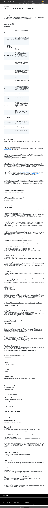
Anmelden (36, 1)
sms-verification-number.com (7, 149)
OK (28, 507)
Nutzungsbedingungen (27, 502)
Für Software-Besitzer (16, 502)
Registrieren (39, 1)
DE (43, 1)
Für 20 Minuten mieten (21, 3)
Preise (24, 1)
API (39, 3)
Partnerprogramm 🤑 (28, 3)
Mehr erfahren (25, 507)
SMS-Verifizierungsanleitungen (6, 502)
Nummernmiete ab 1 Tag (34, 3)
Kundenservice (42, 3)
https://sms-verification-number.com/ (17, 13)
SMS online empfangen (30, 1)
